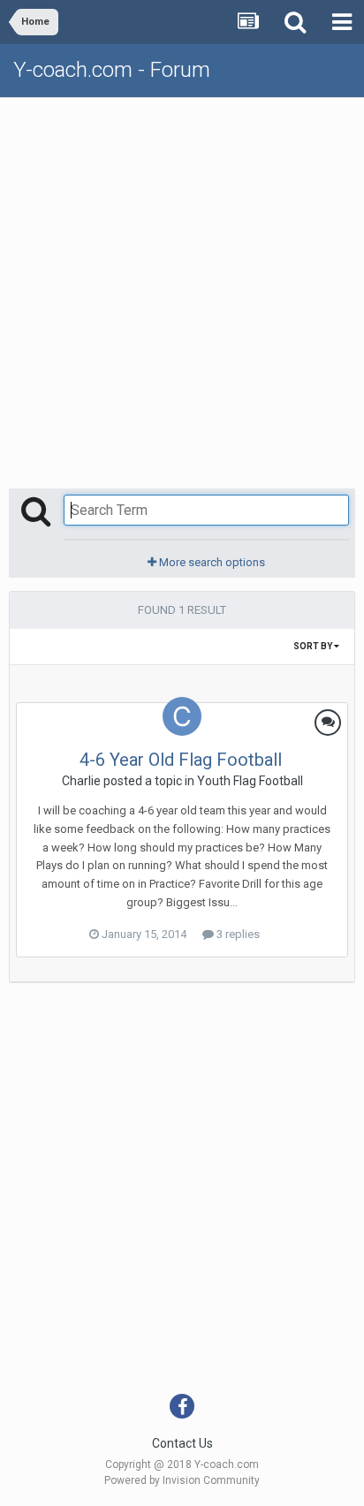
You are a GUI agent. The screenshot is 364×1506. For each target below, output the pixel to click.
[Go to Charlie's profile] (182, 716)
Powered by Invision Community (182, 1480)
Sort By (313, 646)
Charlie (81, 781)
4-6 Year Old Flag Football (181, 759)
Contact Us (182, 1443)
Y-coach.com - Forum (111, 69)
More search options (210, 562)
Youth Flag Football (250, 781)
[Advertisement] (182, 289)
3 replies (237, 934)
